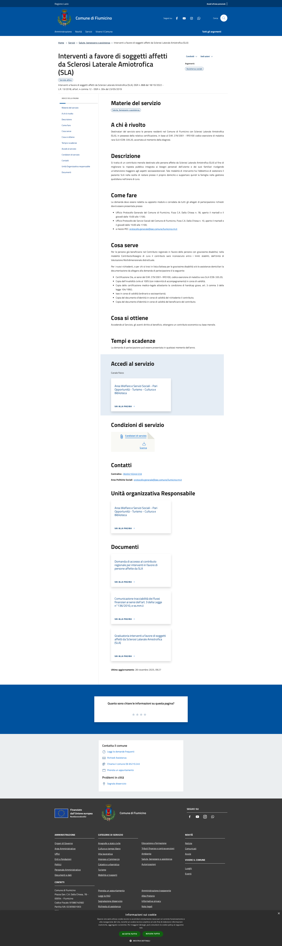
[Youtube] (183, 18)
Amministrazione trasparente (156, 890)
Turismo (102, 869)
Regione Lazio (61, 4)
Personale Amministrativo (68, 869)
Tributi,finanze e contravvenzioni (158, 848)
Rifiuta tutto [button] (153, 933)
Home (61, 42)
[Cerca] (223, 18)
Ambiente (146, 853)
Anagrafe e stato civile (109, 843)
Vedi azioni (205, 56)
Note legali (147, 906)
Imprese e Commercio (109, 859)
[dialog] (141, 928)
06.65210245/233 (132, 474)
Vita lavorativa (105, 854)
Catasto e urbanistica (108, 864)
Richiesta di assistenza (109, 906)
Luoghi (188, 868)
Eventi (188, 873)
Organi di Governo (64, 843)
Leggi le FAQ (104, 896)
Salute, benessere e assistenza (94, 42)
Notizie (188, 843)
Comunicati (190, 848)
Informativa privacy (151, 901)
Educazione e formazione (154, 843)
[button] (141, 940)
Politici (58, 864)
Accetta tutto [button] (129, 934)
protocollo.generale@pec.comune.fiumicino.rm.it (153, 229)
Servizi (71, 42)
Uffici (57, 854)
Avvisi (188, 854)
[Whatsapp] (198, 18)
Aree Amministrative (65, 848)
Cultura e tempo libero (109, 848)
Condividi (190, 56)
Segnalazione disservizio (110, 901)
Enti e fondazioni (63, 859)
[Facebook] (176, 18)
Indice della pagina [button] (70, 98)
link (141, 927)
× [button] (279, 913)
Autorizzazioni (149, 864)
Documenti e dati (63, 875)
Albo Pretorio (148, 896)
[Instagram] (190, 18)
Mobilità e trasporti (107, 875)
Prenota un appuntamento (111, 890)
